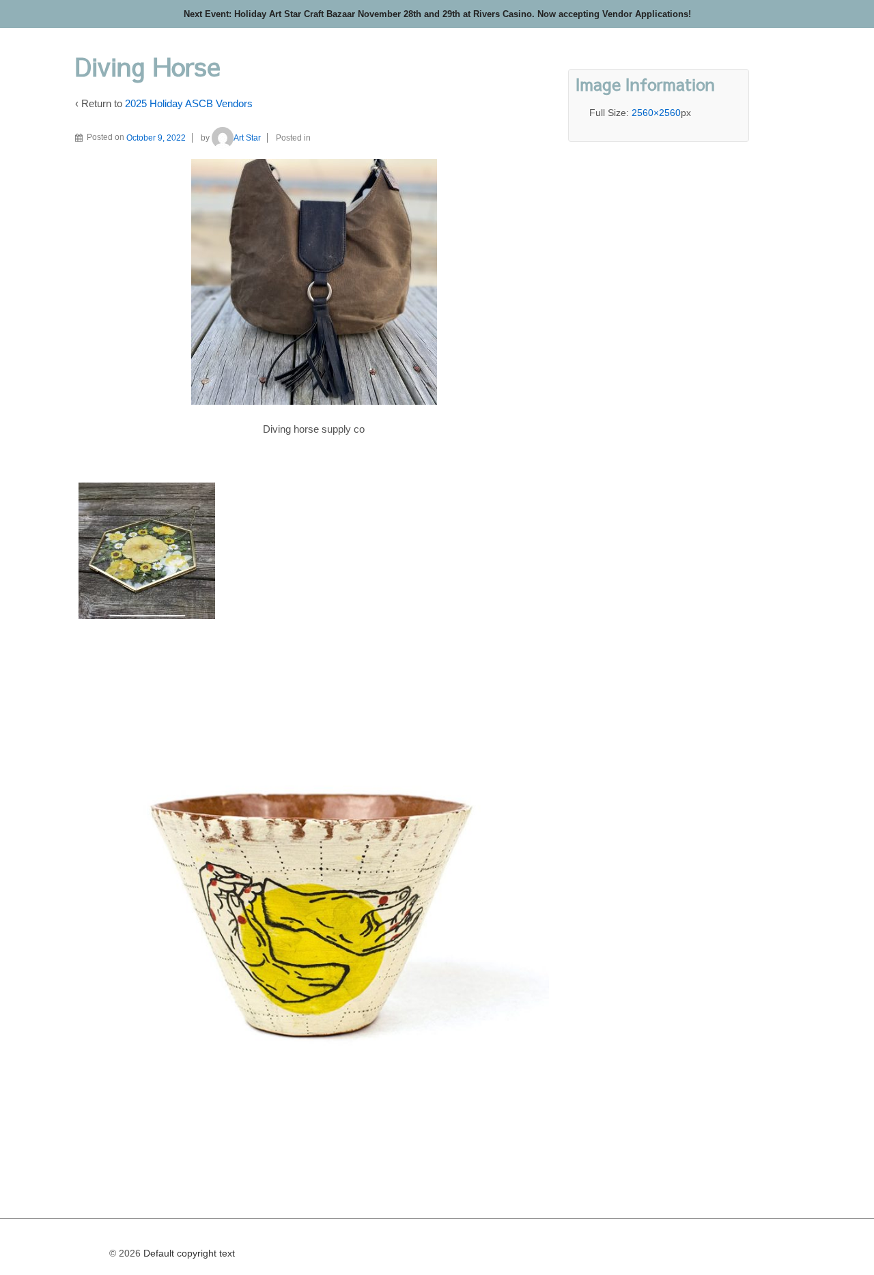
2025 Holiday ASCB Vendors (189, 103)
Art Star (247, 138)
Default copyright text (188, 1253)
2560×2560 (656, 112)
